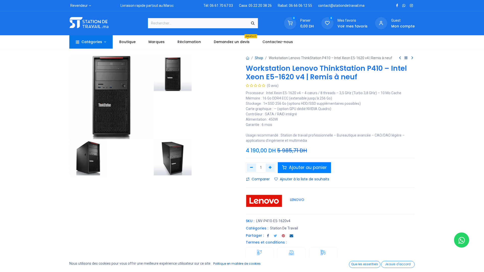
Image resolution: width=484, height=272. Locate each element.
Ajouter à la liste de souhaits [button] (304, 179)
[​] (397, 5)
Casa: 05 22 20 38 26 (255, 6)
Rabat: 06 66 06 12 (292, 6)
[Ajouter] (270, 167)
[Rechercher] (253, 23)
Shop (259, 58)
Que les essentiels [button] (364, 264)
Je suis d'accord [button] (398, 264)
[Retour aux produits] (406, 58)
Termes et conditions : (266, 242)
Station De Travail (284, 228)
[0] (290, 23)
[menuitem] (127, 42)
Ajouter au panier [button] (307, 167)
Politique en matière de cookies (237, 263)
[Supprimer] (251, 167)
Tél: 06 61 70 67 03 (218, 6)
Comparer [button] (261, 179)
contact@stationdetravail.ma (341, 6)
